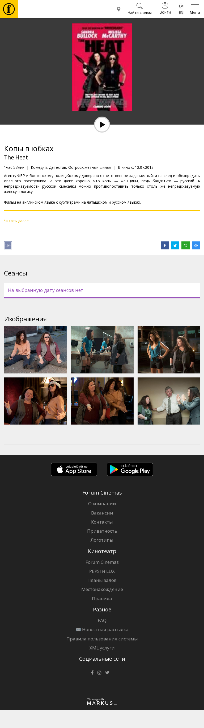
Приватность (102, 531)
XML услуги (102, 648)
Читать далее (16, 220)
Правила (102, 598)
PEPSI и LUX (102, 571)
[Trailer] (102, 125)
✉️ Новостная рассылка (102, 629)
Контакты (102, 522)
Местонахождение (102, 589)
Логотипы (102, 540)
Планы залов (102, 580)
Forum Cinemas (102, 562)
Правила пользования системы (102, 639)
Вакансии (102, 513)
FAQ (102, 620)
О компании (102, 503)
